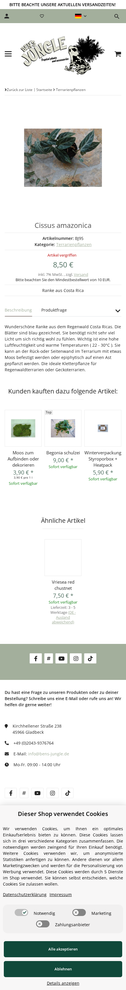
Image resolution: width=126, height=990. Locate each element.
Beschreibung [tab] (18, 310)
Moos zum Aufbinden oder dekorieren (23, 459)
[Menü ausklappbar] (8, 53)
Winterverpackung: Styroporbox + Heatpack (102, 459)
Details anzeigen (63, 983)
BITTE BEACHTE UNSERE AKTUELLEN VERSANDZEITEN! (62, 4)
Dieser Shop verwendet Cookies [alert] (63, 814)
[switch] (21, 912)
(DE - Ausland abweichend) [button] (64, 617)
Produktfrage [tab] (54, 310)
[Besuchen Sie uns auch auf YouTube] (61, 658)
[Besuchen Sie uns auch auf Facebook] (36, 658)
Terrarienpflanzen (74, 244)
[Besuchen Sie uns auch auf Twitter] (48, 658)
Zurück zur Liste (20, 89)
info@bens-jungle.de (48, 754)
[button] (80, 16)
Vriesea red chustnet (63, 585)
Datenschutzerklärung (25, 894)
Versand (81, 274)
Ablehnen (63, 969)
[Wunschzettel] (42, 16)
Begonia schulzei (63, 453)
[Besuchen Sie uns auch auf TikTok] (90, 658)
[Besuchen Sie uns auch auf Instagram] (76, 658)
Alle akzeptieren (63, 949)
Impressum (61, 894)
